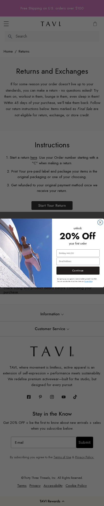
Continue (78, 271)
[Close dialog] (100, 222)
